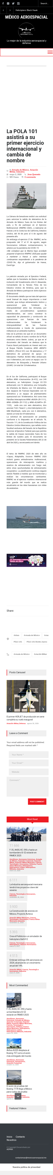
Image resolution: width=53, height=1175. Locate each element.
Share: (10, 610)
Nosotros (11, 1140)
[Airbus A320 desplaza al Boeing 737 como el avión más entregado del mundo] (14, 1043)
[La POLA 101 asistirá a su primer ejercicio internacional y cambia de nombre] (26, 196)
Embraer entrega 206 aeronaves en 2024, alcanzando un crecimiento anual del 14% (26, 963)
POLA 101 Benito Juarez (37, 642)
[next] (43, 709)
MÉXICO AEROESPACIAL (26, 17)
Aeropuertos (20, 1061)
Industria (20, 172)
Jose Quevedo (33, 174)
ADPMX (10, 1149)
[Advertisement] (26, 97)
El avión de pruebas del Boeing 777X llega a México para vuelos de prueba (19, 1089)
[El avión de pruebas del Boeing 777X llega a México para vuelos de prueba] (14, 1077)
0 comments (30, 177)
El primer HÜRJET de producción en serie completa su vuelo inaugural (29, 10)
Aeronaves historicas (27, 859)
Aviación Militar (40, 654)
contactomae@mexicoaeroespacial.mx (30, 1158)
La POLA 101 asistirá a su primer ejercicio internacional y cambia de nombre (25, 146)
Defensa (22, 723)
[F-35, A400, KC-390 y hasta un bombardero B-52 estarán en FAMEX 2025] (26, 834)
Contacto (20, 1136)
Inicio (9, 1136)
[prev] (10, 709)
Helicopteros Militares (15, 1031)
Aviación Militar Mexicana (25, 862)
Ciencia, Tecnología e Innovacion (26, 863)
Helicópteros (27, 866)
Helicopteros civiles (17, 867)
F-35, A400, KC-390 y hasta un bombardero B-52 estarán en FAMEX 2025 (23, 853)
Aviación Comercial (25, 861)
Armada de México (20, 170)
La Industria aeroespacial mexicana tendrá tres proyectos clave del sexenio (26, 887)
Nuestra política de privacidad (26, 1167)
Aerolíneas (14, 859)
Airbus (16, 635)
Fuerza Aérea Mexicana (18, 1027)
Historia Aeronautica (28, 944)
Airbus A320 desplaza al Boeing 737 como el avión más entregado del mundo (19, 1053)
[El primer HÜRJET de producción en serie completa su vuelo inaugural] (29, 696)
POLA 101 (18, 642)
